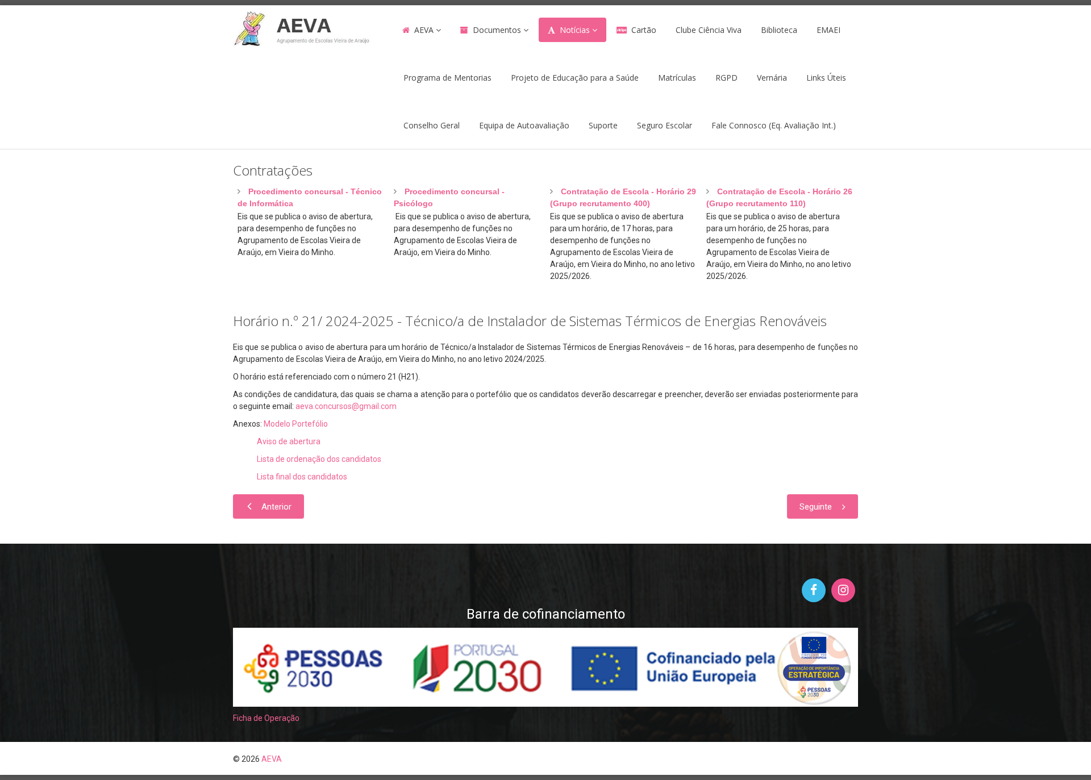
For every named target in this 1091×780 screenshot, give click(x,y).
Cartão (643, 29)
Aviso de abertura (288, 441)
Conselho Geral (431, 125)
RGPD (726, 77)
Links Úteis (826, 77)
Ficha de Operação (266, 718)
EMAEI (828, 29)
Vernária (772, 77)
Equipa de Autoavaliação (524, 125)
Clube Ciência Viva (709, 29)
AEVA (424, 29)
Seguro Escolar (664, 125)
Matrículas (677, 77)
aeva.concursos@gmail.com (346, 406)
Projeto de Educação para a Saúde (575, 77)
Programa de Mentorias (447, 77)
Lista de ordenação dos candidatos (319, 459)
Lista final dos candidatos (302, 476)
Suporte (603, 125)
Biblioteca (779, 29)
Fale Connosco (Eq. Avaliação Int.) (773, 125)
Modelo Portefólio (296, 423)
